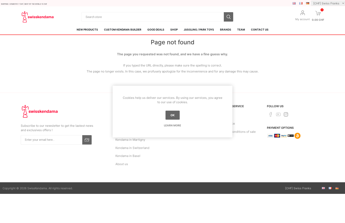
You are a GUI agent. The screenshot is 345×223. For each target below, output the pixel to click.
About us (121, 164)
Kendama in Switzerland (132, 148)
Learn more (172, 125)
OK (173, 115)
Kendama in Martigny (130, 140)
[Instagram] (286, 114)
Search (228, 17)
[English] (294, 3)
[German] (307, 3)
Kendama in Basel (127, 156)
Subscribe (87, 140)
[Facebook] (271, 114)
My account (302, 19)
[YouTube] (278, 114)
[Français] (301, 3)
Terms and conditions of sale (235, 132)
